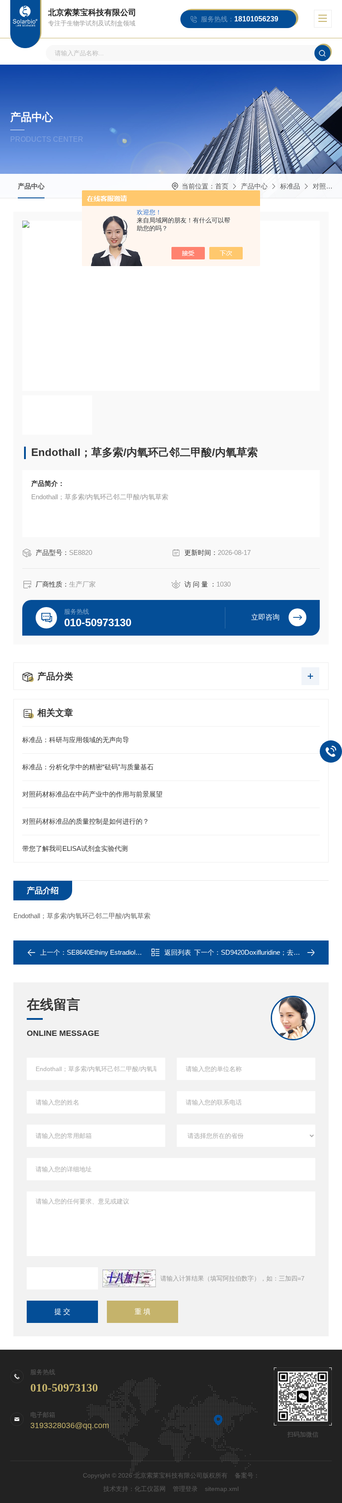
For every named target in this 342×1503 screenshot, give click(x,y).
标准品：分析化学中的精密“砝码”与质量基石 (88, 767)
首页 (221, 186)
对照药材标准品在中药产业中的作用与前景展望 (92, 794)
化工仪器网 (150, 1488)
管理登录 (185, 1488)
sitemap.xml (222, 1488)
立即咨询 (265, 617)
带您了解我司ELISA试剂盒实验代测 (75, 848)
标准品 (290, 186)
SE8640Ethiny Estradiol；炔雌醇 (114, 952)
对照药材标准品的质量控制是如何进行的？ (85, 821)
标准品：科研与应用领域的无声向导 (75, 739)
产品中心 (31, 186)
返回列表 (177, 952)
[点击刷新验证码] (129, 1278)
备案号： (247, 1475)
